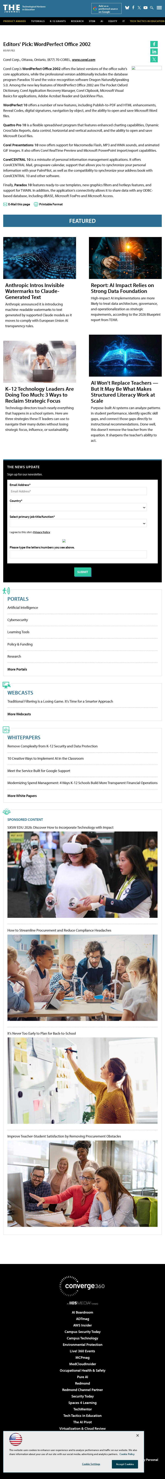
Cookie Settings (91, 1463)
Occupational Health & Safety (82, 1370)
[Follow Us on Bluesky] (127, 8)
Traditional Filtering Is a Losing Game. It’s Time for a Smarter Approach (60, 701)
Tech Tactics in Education (82, 1415)
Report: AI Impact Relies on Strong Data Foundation (122, 288)
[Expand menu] (159, 8)
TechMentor (82, 1409)
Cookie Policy (127, 1454)
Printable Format (51, 204)
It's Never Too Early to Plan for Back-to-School (41, 1033)
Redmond (82, 1383)
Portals (18, 598)
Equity (112, 21)
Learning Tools (18, 632)
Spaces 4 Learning (82, 1402)
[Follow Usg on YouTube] (145, 8)
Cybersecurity (17, 619)
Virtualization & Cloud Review (82, 1428)
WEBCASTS (20, 692)
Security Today (82, 1396)
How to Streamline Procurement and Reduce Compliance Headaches (59, 930)
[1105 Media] (82, 1303)
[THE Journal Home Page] (24, 8)
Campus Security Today (83, 1331)
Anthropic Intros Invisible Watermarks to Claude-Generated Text (34, 291)
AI (102, 21)
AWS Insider (82, 1325)
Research (77, 21)
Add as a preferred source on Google (108, 8)
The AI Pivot (82, 1422)
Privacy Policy (41, 532)
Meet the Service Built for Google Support (38, 770)
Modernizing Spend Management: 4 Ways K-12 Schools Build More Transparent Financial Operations (82, 782)
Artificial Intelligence (22, 607)
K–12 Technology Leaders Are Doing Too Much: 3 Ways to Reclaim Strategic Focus (39, 394)
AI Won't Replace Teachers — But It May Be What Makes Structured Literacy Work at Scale (124, 391)
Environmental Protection (82, 1344)
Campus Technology (82, 1338)
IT (124, 21)
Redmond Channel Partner (82, 1389)
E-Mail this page (19, 204)
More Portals (17, 669)
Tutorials (38, 21)
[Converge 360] (82, 1286)
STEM (92, 21)
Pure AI (82, 1377)
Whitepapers (23, 737)
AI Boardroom (82, 1312)
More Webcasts (19, 714)
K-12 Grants (58, 21)
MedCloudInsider (82, 1364)
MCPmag (82, 1357)
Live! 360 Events (82, 1351)
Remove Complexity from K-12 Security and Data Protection (52, 746)
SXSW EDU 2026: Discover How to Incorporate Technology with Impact (60, 827)
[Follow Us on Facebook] (133, 7)
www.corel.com (83, 59)
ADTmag (82, 1318)
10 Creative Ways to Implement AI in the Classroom (45, 758)
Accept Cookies (125, 1464)
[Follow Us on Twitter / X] (139, 7)
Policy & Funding (20, 644)
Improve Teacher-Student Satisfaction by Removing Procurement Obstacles (64, 1136)
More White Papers (22, 795)
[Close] (137, 1435)
